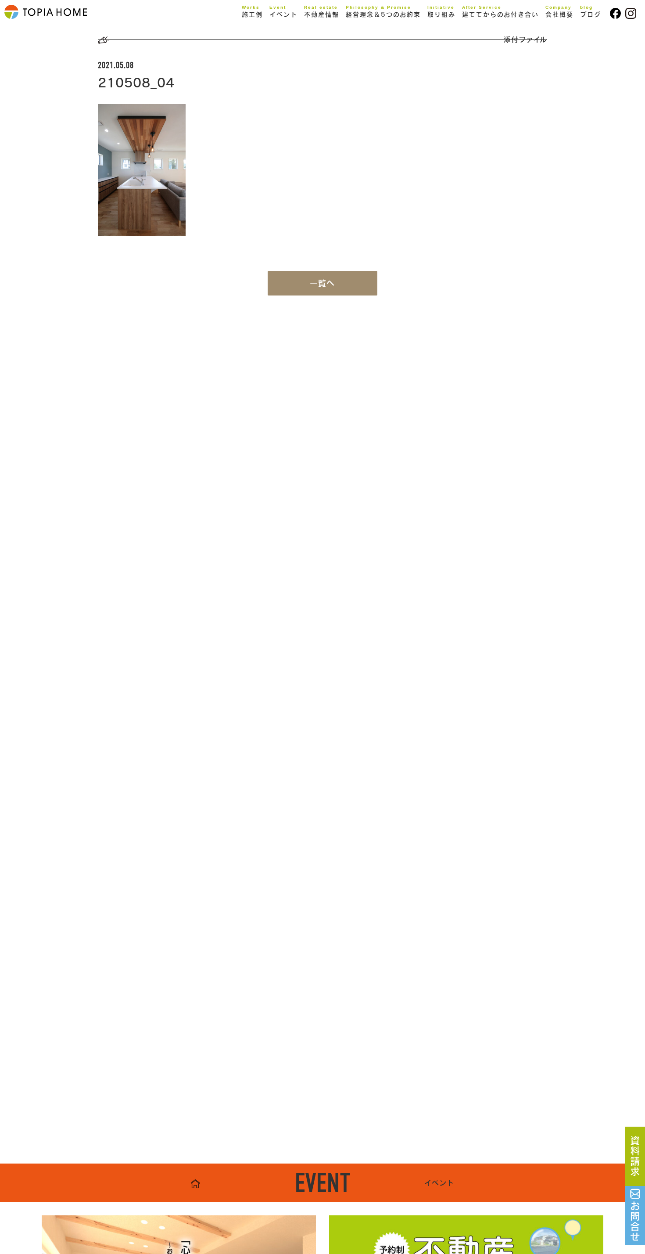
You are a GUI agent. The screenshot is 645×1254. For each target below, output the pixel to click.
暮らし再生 (268, 42)
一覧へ (322, 283)
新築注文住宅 (272, 29)
